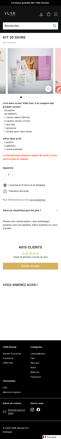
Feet (32, 358)
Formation (8, 358)
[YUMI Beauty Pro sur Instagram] (32, 409)
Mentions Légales (12, 392)
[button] (52, 437)
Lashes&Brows (37, 354)
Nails (33, 367)
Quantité (8, 168)
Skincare (34, 363)
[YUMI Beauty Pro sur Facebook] (38, 409)
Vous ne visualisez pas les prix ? (22, 210)
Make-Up (34, 372)
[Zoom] (48, 89)
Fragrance (35, 377)
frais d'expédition (37, 200)
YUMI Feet (8, 363)
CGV (5, 387)
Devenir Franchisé (12, 354)
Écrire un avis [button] (30, 266)
